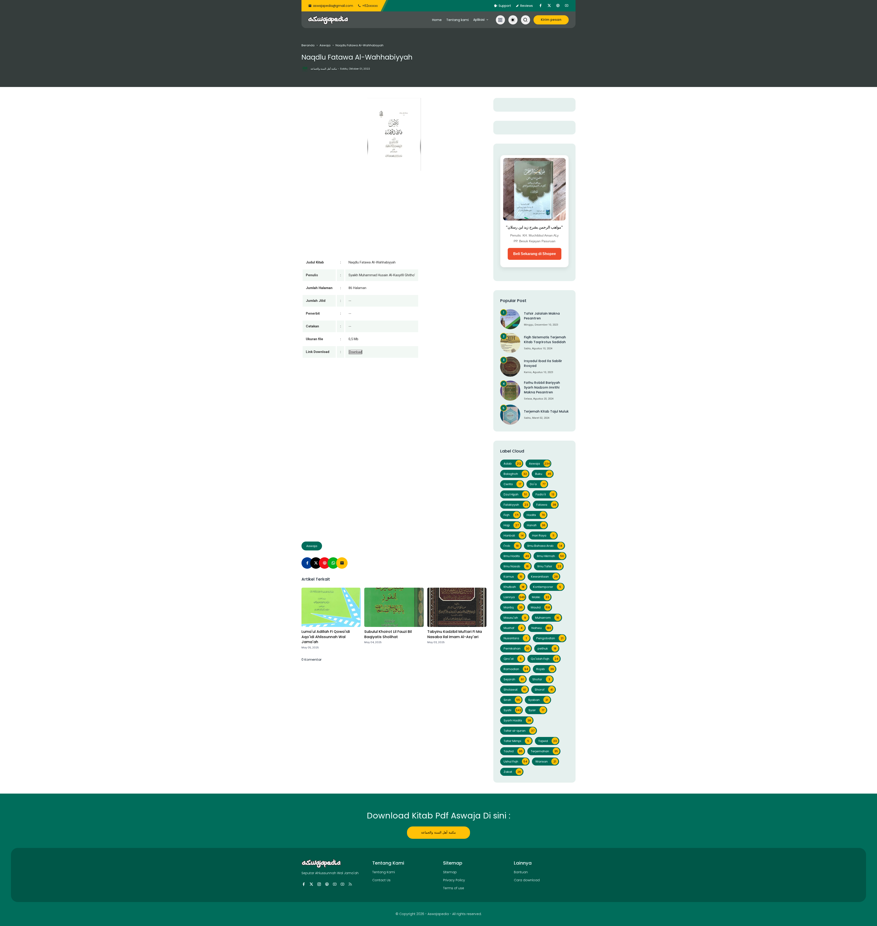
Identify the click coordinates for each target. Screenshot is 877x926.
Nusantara (515, 638)
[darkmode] (513, 19)
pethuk (547, 648)
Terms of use (453, 888)
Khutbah (514, 587)
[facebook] (541, 5)
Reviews (526, 5)
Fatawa (546, 504)
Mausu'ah (515, 618)
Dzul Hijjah (515, 494)
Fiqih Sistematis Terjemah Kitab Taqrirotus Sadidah (545, 339)
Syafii (512, 710)
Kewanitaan (544, 576)
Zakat (512, 772)
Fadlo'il (545, 494)
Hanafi (536, 525)
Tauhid (513, 751)
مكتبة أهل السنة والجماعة (438, 832)
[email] (342, 563)
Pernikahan (516, 648)
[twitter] (549, 5)
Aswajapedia (438, 914)
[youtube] (567, 5)
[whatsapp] (333, 563)
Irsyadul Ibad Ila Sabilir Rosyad (543, 363)
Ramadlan (516, 669)
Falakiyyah (516, 504)
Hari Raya (543, 535)
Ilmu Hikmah (550, 556)
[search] (525, 19)
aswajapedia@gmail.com (333, 5)
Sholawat (515, 689)
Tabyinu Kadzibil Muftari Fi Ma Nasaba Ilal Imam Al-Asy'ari (454, 634)
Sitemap (450, 872)
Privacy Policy (454, 880)
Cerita (512, 484)
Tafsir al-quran (519, 731)
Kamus (513, 576)
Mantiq (513, 607)
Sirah (512, 700)
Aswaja (325, 45)
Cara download (527, 880)
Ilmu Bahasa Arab (544, 546)
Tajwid (547, 741)
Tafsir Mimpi (516, 741)
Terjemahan (544, 751)
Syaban (538, 700)
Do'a (537, 484)
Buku (543, 474)
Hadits (536, 515)
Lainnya (514, 597)
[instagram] (319, 884)
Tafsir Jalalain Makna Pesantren (542, 316)
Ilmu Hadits (516, 556)
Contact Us (381, 880)
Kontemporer (547, 587)
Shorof (544, 689)
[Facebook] (307, 563)
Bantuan (521, 872)
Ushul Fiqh (515, 761)
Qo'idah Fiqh (544, 659)
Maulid (540, 607)
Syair (536, 710)
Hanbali (514, 535)
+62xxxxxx (370, 5)
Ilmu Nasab (516, 566)
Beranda (307, 45)
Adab (512, 463)
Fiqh (511, 515)
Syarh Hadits (517, 720)
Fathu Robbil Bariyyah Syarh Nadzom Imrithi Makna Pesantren (542, 387)
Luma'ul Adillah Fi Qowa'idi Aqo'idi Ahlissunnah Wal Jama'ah (325, 637)
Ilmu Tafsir (549, 566)
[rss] (350, 884)
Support (505, 5)
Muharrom (547, 618)
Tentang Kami (383, 872)
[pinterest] (558, 5)
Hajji (511, 525)
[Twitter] (316, 563)
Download (355, 352)
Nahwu (541, 628)
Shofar (541, 679)
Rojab (545, 669)
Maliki (540, 597)
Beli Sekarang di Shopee (534, 254)
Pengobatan (549, 638)
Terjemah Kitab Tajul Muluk (546, 411)
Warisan (545, 761)
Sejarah (514, 679)
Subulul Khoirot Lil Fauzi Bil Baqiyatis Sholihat (388, 634)
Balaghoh (515, 474)
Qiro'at (513, 659)
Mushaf (513, 628)
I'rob (511, 546)
